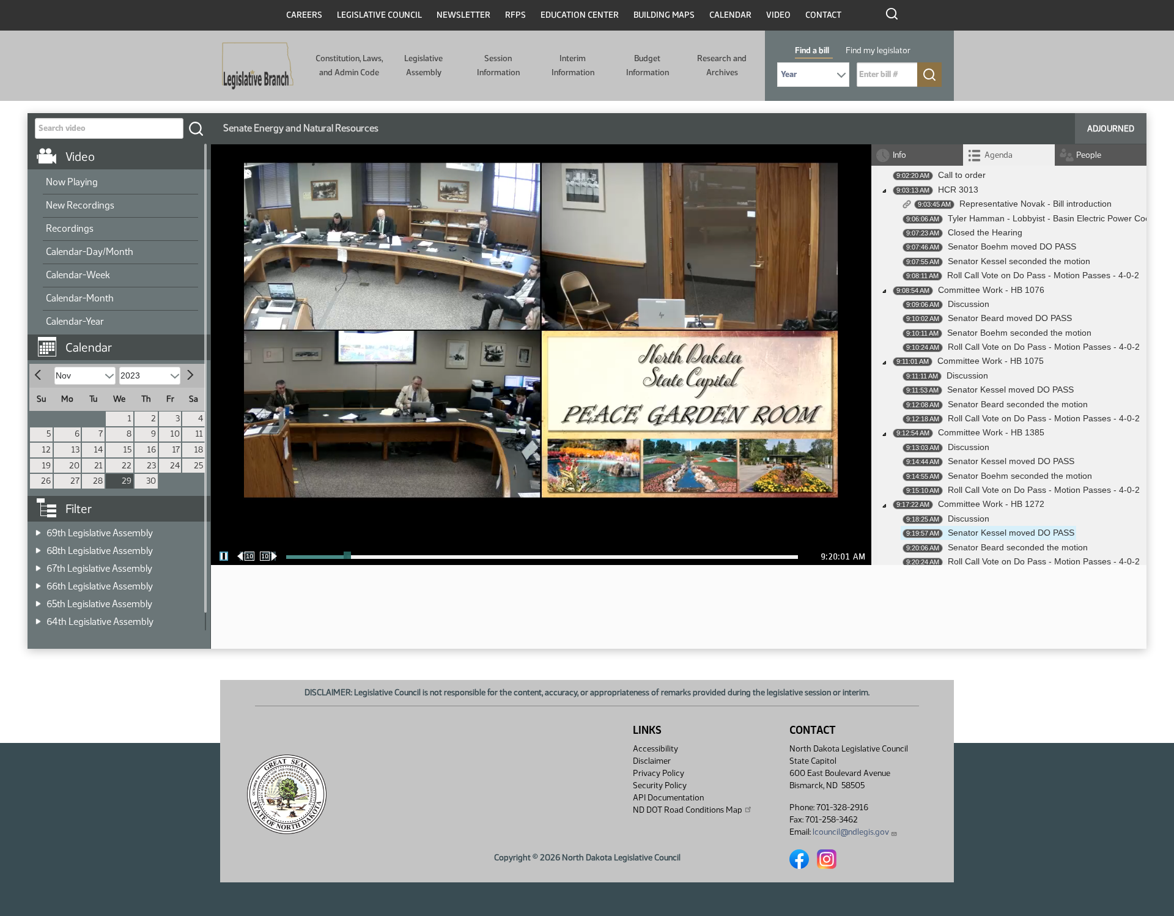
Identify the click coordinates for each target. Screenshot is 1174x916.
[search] (195, 128)
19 (46, 465)
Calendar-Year (75, 321)
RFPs (515, 15)
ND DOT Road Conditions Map (687, 810)
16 (151, 450)
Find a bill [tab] (812, 50)
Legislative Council (379, 15)
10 (175, 434)
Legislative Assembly (423, 65)
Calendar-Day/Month (89, 251)
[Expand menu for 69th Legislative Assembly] (38, 529)
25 (198, 465)
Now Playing (72, 182)
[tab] (1009, 155)
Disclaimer (652, 761)
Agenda (998, 155)
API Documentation (668, 797)
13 (75, 450)
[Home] (257, 66)
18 (198, 450)
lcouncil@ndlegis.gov (851, 832)
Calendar (730, 15)
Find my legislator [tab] (878, 50)
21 (98, 465)
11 (199, 434)
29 (126, 481)
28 (98, 481)
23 (151, 465)
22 (126, 465)
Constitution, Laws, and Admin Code (349, 65)
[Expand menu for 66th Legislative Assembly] (38, 582)
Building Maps (664, 15)
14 (98, 450)
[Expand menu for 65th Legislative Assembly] (38, 600)
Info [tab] (899, 155)
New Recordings (80, 205)
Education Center (580, 15)
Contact (823, 15)
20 (74, 465)
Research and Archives (722, 65)
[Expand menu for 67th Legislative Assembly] (38, 564)
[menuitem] (120, 182)
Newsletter (463, 15)
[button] (123, 341)
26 (46, 481)
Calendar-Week (78, 275)
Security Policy (660, 785)
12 (46, 450)
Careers (304, 15)
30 (151, 481)
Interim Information (573, 65)
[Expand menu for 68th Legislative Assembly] (38, 547)
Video (778, 15)
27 (74, 481)
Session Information (498, 65)
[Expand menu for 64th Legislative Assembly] (38, 617)
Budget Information (647, 65)
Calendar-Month (80, 298)
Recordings (70, 228)
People (1088, 155)
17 (176, 450)
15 (127, 450)
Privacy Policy (658, 773)
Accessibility (655, 749)
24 (175, 465)
